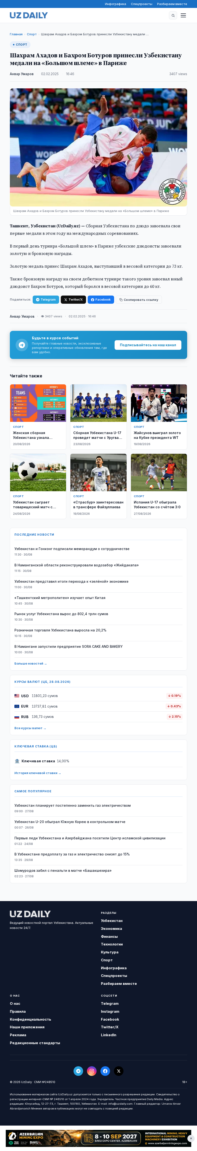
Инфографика (115, 4)
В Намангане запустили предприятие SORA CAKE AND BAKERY (68, 646)
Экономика (111, 928)
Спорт (32, 34)
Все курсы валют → (30, 728)
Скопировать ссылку (141, 300)
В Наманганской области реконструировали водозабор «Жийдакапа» (76, 565)
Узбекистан (112, 920)
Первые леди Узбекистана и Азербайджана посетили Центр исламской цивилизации (90, 838)
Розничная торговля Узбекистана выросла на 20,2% (60, 630)
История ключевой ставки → (37, 773)
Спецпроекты (141, 4)
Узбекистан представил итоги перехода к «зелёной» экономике (71, 581)
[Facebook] (105, 1071)
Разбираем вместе (172, 4)
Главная (16, 34)
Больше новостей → (30, 663)
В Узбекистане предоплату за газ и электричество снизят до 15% (72, 854)
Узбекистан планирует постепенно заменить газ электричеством (72, 805)
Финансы (109, 936)
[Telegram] (78, 1071)
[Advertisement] (98, 1138)
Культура (109, 952)
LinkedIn (108, 1035)
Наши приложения (27, 1027)
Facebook (103, 299)
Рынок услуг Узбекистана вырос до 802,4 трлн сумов (61, 614)
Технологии (112, 944)
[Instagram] (92, 1071)
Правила (18, 1011)
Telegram (48, 299)
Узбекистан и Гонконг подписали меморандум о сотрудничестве (71, 549)
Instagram (110, 1011)
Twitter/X (75, 299)
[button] (173, 15)
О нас (15, 1003)
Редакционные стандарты (35, 1043)
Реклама (18, 1035)
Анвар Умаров (22, 74)
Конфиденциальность (30, 1019)
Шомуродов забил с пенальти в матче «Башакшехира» (63, 870)
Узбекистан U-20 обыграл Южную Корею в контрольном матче (69, 822)
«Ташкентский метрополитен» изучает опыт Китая (59, 598)
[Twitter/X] (118, 1071)
